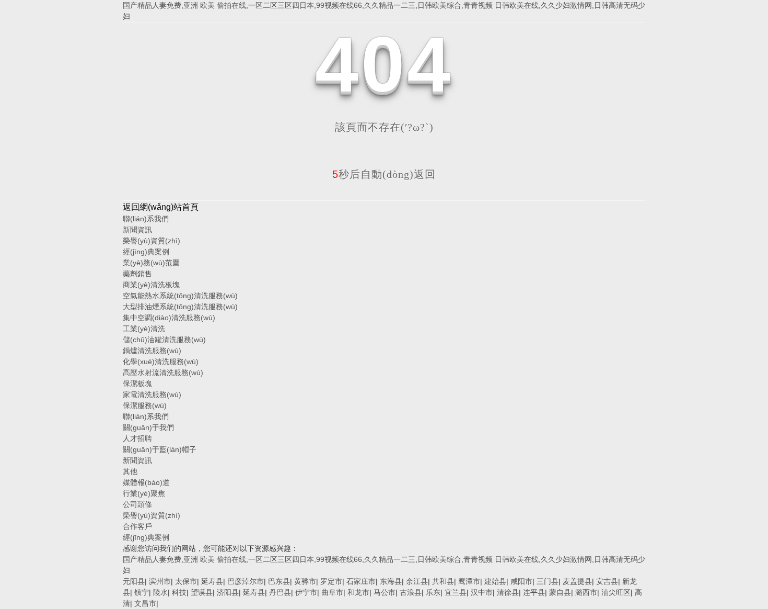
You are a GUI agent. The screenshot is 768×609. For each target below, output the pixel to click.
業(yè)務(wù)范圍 (151, 262)
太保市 (186, 581)
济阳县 (228, 592)
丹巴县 (280, 592)
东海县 (391, 581)
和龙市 (358, 592)
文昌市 (145, 603)
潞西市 (586, 592)
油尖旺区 (616, 592)
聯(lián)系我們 (146, 219)
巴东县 (279, 581)
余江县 (417, 581)
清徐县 (508, 592)
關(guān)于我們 (148, 427)
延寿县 (212, 581)
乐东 (433, 592)
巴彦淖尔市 (245, 581)
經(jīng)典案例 (146, 251)
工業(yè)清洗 (144, 328)
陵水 (160, 592)
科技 (179, 592)
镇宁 (141, 592)
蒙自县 (560, 592)
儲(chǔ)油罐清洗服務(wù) (164, 339)
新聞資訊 (137, 229)
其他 (130, 471)
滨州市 (160, 581)
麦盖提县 (577, 581)
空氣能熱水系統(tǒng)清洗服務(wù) (180, 295)
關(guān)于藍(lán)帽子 (159, 449)
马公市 (384, 592)
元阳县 (134, 581)
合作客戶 (137, 526)
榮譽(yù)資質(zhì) (151, 240)
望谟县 (202, 592)
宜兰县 (456, 592)
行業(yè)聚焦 (144, 493)
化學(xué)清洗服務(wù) (161, 361)
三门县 (547, 581)
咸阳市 (521, 581)
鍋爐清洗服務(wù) (152, 350)
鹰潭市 (469, 581)
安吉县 (607, 581)
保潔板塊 (137, 383)
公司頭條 (137, 504)
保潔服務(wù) (145, 405)
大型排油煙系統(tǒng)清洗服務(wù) (180, 306)
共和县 (443, 581)
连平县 (534, 592)
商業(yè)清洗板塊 (151, 284)
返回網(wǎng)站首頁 (161, 206)
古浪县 (411, 592)
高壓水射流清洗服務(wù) (163, 372)
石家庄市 (361, 581)
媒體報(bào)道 (146, 482)
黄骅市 (305, 581)
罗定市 (331, 581)
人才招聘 (137, 438)
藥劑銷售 (137, 273)
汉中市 (482, 592)
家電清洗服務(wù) (152, 394)
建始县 (495, 581)
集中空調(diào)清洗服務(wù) (169, 317)
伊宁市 (306, 592)
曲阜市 (332, 592)
